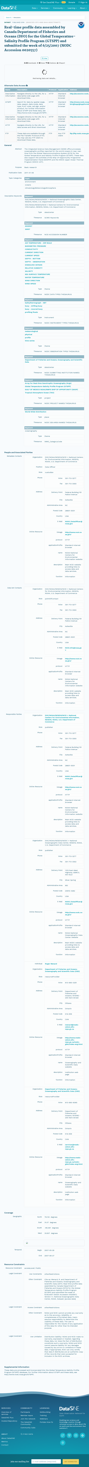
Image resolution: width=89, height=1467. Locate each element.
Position (39, 467)
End (40, 1256)
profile (28, 338)
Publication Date (15, 173)
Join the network (28, 1419)
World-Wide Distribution (35, 412)
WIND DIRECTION (32, 281)
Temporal (18, 1250)
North (39, 1217)
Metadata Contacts (14, 456)
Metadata (17, 17)
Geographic (17, 1216)
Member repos (27, 1415)
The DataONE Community (26, 1423)
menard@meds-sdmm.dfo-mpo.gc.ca (72, 1027)
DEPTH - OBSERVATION (35, 262)
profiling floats (31, 312)
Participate (25, 1412)
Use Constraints (35, 1274)
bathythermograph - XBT (35, 303)
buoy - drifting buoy (33, 306)
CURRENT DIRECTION (34, 252)
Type (40, 212)
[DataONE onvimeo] (69, 1435)
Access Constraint (35, 1307)
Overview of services (6, 1413)
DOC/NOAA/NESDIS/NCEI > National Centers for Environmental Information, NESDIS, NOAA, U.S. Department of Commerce (62, 718)
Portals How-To (46, 1422)
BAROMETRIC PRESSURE (35, 246)
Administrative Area (54, 505)
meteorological (31, 331)
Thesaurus (38, 218)
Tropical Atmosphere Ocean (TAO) (39, 393)
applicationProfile (55, 545)
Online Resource (35, 532)
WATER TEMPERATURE (34, 277)
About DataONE (8, 1438)
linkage (59, 532)
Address (39, 492)
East (40, 1222)
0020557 (28, 226)
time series (30, 341)
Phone (39, 478)
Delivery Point (56, 492)
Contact (4, 1445)
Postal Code (57, 511)
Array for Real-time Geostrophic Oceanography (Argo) (48, 383)
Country (59, 516)
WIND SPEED (30, 284)
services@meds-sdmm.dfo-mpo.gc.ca (72, 1147)
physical (28, 334)
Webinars (44, 1419)
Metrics (4, 1442)
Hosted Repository (9, 1421)
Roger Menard (51, 964)
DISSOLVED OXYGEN (33, 265)
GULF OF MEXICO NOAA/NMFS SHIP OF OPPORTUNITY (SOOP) (51, 389)
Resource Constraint (14, 1268)
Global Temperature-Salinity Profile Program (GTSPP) (48, 386)
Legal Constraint (15, 1273)
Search (8, 17)
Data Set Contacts (14, 588)
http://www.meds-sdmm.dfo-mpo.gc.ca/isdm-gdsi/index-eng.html (73, 1041)
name (60, 553)
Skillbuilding (45, 1412)
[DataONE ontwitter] (62, 1435)
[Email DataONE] (76, 1435)
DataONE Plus (7, 1418)
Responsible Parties (14, 714)
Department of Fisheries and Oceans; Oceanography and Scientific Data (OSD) (62, 970)
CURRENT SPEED (32, 255)
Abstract (18, 149)
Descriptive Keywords (13, 196)
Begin (39, 1250)
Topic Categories (15, 178)
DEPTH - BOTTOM (32, 259)
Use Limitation (36, 1337)
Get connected (70, 1461)
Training (43, 1415)
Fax (61, 484)
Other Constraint (35, 1279)
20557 (27, 229)
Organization (37, 457)
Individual (38, 964)
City (60, 500)
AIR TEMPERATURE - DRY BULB (38, 243)
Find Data (28, 1434)
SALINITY (29, 271)
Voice (60, 478)
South (39, 1228)
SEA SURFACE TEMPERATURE (37, 274)
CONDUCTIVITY (31, 249)
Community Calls (28, 1428)
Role (40, 472)
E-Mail (59, 521)
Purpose (18, 167)
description (58, 565)
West (40, 1233)
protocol (59, 540)
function (59, 576)
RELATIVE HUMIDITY (33, 268)
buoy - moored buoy (34, 309)
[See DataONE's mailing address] (62, 1443)
